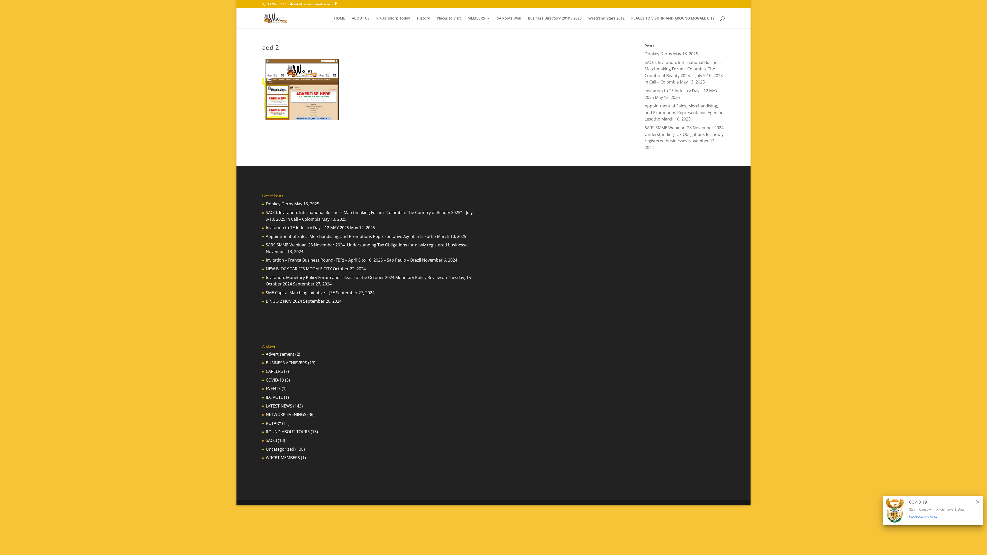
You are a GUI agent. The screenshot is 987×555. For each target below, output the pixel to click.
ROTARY (273, 423)
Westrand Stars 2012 (606, 18)
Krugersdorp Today (393, 18)
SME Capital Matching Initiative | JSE (300, 292)
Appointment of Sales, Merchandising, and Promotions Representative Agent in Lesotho (684, 112)
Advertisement (280, 354)
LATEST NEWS (279, 406)
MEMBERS (476, 18)
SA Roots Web (509, 18)
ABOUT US (361, 18)
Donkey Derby (658, 54)
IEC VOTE (274, 397)
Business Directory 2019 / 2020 (555, 18)
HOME (339, 18)
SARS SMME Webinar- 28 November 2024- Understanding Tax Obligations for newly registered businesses (685, 134)
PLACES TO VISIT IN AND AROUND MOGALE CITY (673, 18)
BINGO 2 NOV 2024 (284, 301)
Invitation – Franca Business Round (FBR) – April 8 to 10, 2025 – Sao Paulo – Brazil (343, 260)
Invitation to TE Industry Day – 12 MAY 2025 (307, 227)
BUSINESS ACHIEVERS (286, 363)
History (423, 18)
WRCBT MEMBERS (283, 457)
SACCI (271, 440)
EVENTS (273, 388)
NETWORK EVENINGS (286, 414)
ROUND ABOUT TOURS (288, 431)
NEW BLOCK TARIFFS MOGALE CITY (299, 269)
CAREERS (274, 371)
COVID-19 (275, 380)
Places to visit (449, 18)
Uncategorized (280, 449)
